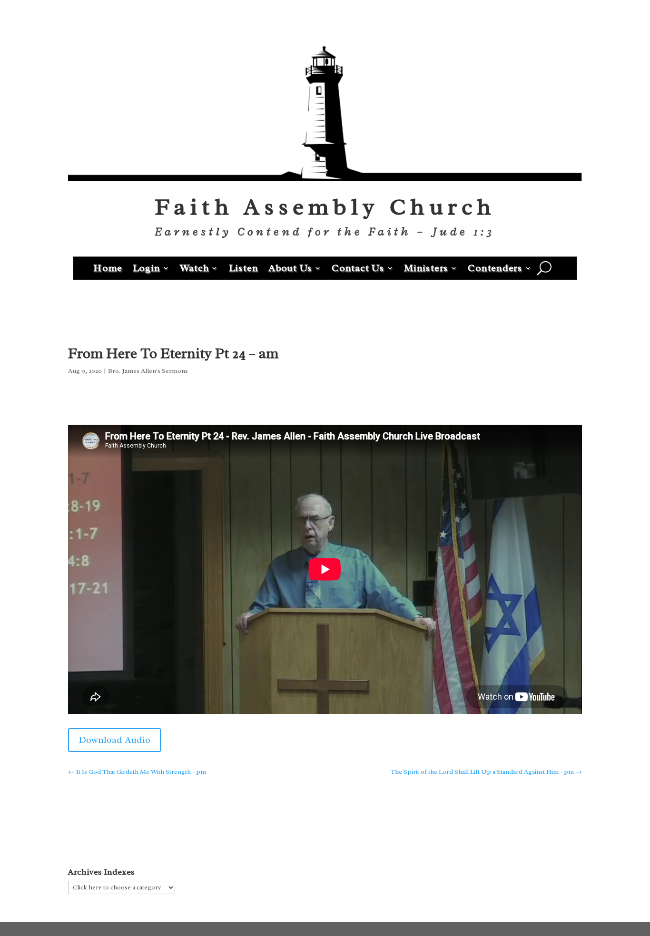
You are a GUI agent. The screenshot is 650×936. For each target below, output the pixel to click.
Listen (243, 267)
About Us (290, 267)
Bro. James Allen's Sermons (148, 371)
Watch (194, 267)
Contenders (495, 267)
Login (146, 267)
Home (107, 267)
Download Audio (114, 740)
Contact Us (358, 267)
